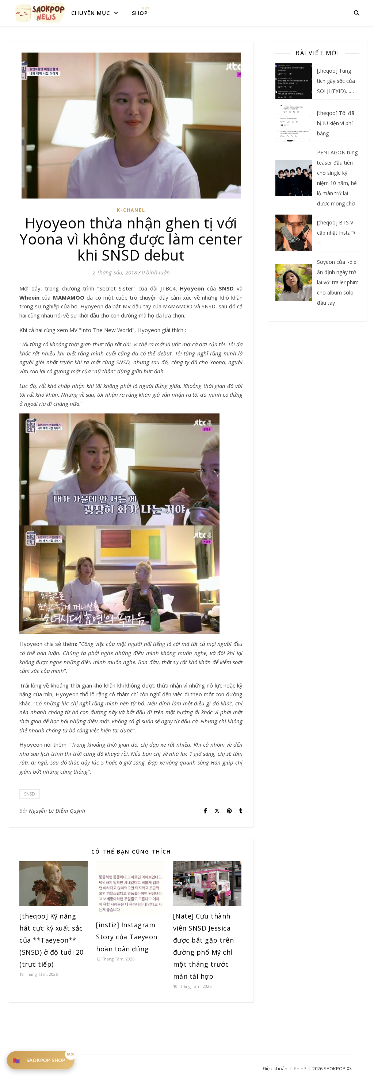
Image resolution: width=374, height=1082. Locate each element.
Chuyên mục (90, 12)
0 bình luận (156, 272)
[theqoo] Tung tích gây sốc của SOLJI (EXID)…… (336, 81)
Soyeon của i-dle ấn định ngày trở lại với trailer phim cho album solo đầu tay (338, 282)
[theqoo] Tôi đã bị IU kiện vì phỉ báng (335, 123)
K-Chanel (131, 210)
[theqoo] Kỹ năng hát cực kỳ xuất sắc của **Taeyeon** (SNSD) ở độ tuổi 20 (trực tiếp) (51, 940)
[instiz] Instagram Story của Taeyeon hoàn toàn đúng (126, 936)
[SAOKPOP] (40, 12)
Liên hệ (298, 1068)
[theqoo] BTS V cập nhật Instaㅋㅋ (336, 232)
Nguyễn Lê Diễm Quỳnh (57, 810)
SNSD (29, 794)
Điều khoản (275, 1068)
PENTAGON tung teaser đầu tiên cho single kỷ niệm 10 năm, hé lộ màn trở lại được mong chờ (337, 178)
